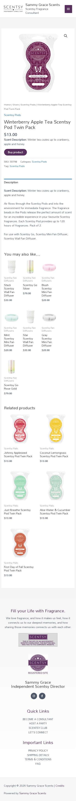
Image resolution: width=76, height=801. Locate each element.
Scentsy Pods (28, 104)
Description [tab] (11, 182)
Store (16, 104)
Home (7, 104)
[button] (65, 35)
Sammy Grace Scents (43, 4)
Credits (60, 785)
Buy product (15, 152)
